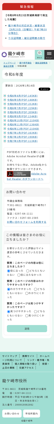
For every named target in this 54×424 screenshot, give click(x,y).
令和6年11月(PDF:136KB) (23, 124)
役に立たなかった (31, 274)
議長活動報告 (41, 62)
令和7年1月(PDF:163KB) (22, 133)
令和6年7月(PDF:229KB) (22, 108)
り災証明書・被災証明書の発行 (26, 38)
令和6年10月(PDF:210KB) (23, 120)
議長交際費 (8, 66)
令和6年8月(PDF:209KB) (22, 112)
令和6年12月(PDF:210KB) (23, 128)
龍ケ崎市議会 (25, 62)
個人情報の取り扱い (26, 363)
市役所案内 (31, 413)
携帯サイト (28, 356)
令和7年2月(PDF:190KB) (22, 137)
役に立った (17, 270)
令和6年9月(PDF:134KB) (22, 116)
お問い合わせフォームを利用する (26, 222)
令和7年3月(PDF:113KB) (22, 141)
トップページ (9, 62)
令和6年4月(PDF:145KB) (22, 95)
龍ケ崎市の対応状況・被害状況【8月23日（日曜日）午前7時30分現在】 (27, 29)
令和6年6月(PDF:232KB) (22, 104)
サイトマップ (9, 356)
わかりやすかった (21, 289)
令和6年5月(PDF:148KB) (22, 100)
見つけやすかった (21, 311)
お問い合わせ (11, 413)
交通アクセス (26, 367)
